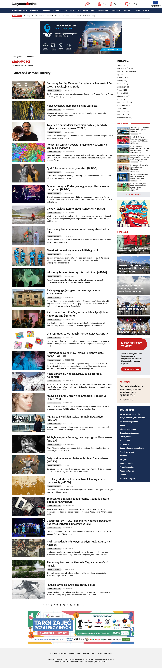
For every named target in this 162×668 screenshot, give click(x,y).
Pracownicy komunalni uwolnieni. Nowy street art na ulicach (78, 231)
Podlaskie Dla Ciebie (38, 16)
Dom (119, 99)
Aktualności (122, 68)
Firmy (104, 4)
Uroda (119, 90)
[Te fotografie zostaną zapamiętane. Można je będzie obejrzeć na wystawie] (28, 506)
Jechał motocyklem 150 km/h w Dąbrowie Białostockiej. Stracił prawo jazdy (139, 176)
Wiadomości (34, 10)
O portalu (53, 654)
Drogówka (121, 105)
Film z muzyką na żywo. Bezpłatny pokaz (71, 584)
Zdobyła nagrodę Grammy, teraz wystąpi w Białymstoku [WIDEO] (80, 439)
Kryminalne (122, 102)
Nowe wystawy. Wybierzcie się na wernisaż (72, 105)
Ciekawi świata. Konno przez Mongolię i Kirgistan (76, 208)
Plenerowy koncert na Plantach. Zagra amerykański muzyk (77, 564)
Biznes (85, 10)
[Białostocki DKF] (28, 527)
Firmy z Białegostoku (19, 10)
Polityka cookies (71, 659)
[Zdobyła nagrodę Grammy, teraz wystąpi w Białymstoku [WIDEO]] (28, 444)
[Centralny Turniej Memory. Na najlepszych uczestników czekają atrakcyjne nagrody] (28, 90)
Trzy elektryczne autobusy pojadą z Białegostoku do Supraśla (140, 130)
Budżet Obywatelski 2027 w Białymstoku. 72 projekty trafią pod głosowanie (140, 158)
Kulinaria (121, 112)
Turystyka (136, 10)
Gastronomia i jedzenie (129, 422)
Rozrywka (123, 460)
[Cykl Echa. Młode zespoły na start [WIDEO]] (28, 173)
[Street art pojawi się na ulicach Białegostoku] (28, 256)
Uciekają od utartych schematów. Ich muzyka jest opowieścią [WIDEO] (76, 481)
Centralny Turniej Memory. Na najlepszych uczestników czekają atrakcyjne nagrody (79, 85)
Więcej (145, 10)
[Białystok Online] (24, 4)
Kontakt (86, 654)
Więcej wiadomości (132, 194)
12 (64, 605)
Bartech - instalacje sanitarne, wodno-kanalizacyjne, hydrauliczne (131, 391)
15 (74, 605)
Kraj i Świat (121, 115)
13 (67, 605)
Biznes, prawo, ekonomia (130, 414)
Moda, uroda (125, 441)
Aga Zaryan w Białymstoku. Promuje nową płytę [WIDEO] (75, 418)
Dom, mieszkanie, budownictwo (132, 418)
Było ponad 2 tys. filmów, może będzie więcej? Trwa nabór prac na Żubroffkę (77, 314)
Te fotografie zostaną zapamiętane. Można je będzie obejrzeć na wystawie (78, 500)
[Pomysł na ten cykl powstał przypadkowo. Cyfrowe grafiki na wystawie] (28, 152)
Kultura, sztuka (126, 437)
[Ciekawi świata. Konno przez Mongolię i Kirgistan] (28, 215)
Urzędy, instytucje (127, 471)
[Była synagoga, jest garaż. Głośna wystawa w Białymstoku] (28, 298)
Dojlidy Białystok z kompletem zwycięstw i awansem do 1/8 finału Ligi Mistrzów (139, 139)
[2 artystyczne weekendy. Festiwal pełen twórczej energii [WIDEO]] (28, 360)
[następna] (81, 604)
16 (78, 605)
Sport (72, 10)
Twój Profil (108, 654)
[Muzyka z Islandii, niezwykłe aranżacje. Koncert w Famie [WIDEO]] (28, 402)
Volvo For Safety (76, 16)
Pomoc (93, 654)
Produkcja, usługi (127, 452)
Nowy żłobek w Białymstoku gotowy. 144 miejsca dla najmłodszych (140, 148)
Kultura (64, 10)
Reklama (123, 456)
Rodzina (120, 93)
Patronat (71, 654)
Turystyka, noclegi (127, 467)
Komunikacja (133, 4)
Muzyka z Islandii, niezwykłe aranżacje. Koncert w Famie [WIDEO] (76, 397)
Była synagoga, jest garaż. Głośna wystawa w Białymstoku (73, 292)
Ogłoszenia (117, 4)
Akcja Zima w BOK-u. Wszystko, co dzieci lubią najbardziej (74, 375)
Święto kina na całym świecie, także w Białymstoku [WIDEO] (77, 460)
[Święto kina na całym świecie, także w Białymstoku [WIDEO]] (28, 464)
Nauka (93, 10)
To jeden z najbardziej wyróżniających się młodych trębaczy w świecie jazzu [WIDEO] (77, 127)
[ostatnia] (84, 604)
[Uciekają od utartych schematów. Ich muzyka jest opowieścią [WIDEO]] (28, 485)
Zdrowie (127, 10)
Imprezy (92, 4)
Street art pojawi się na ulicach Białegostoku (73, 250)
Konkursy (27, 16)
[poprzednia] (43, 604)
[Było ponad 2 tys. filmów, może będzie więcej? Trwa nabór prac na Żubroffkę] (28, 319)
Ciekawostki (122, 118)
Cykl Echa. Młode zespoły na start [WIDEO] (72, 168)
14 (71, 605)
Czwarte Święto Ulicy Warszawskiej (58, 16)
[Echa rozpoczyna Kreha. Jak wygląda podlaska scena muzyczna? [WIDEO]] (28, 194)
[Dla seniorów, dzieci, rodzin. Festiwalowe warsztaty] (28, 339)
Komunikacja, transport (129, 433)
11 (60, 605)
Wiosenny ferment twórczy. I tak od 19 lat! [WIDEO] (77, 272)
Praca (78, 10)
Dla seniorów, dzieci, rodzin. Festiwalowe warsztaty (77, 333)
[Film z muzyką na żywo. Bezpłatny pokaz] (28, 589)
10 (57, 605)
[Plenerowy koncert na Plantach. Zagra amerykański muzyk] (28, 569)
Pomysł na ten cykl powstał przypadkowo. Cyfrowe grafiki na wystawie (77, 146)
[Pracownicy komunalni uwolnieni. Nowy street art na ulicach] (28, 235)
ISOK (100, 654)
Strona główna (17, 57)
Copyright (82, 659)
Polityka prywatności (55, 659)
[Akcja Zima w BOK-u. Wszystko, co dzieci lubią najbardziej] (28, 381)
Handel (122, 425)
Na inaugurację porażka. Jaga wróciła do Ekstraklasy (139, 167)
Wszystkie (121, 65)
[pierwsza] (41, 604)
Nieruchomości (103, 10)
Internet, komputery (128, 429)
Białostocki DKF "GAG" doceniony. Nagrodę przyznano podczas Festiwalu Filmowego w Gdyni (79, 522)
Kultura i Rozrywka (54, 90)
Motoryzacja (116, 10)
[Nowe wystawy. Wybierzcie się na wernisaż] (28, 110)
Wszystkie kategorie (127, 478)
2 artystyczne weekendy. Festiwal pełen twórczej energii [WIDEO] (75, 354)
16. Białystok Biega (89, 16)
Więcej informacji (126, 399)
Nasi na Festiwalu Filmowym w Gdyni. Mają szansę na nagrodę (78, 543)
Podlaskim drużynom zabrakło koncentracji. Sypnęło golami (138, 186)
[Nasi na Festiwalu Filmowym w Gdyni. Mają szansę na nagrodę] (28, 548)
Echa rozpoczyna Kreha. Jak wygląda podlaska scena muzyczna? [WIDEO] (78, 188)
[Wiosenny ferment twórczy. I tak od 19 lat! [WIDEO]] (28, 277)
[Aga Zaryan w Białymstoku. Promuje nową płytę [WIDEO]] (28, 423)
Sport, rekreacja (126, 463)
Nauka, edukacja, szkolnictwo (132, 448)
